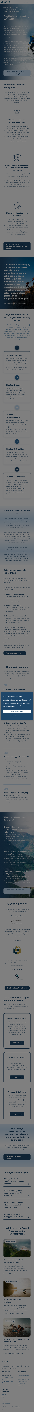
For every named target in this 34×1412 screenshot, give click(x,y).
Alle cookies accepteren (17, 711)
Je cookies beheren (17, 715)
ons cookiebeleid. (11, 706)
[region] (17, 706)
